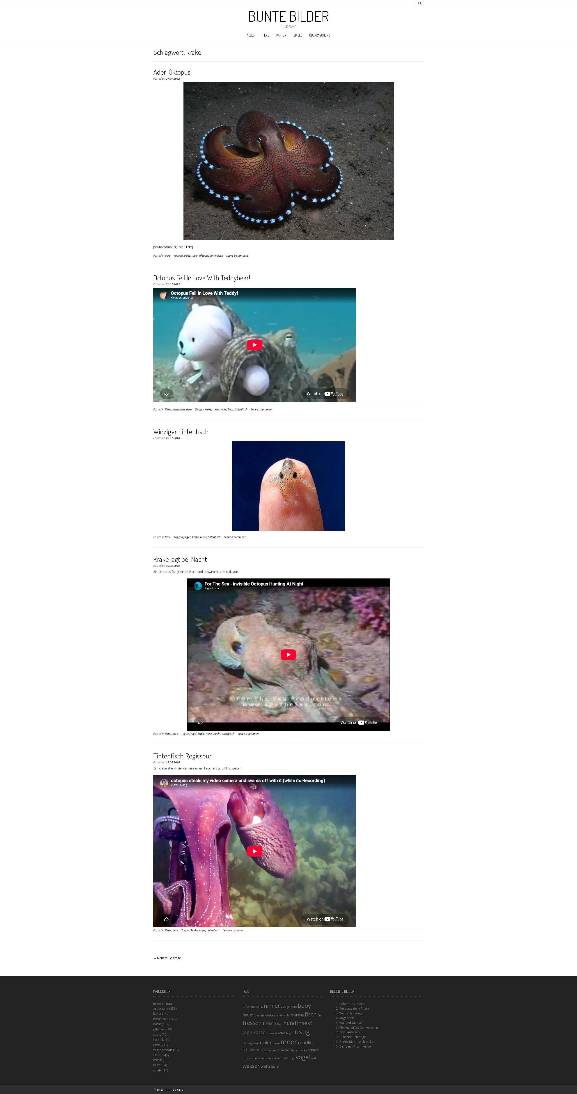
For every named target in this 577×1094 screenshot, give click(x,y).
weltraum (270, 1066)
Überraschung (319, 35)
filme (265, 35)
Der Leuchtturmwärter (355, 1046)
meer (195, 256)
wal (313, 1058)
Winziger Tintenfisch (181, 431)
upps (292, 1058)
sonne (246, 1058)
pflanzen (159, 1029)
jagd (193, 734)
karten (281, 35)
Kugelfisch (346, 1018)
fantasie (297, 1015)
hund (290, 1023)
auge (286, 1007)
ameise (255, 1007)
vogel (303, 1057)
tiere (167, 256)
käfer (281, 1033)
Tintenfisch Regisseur (182, 755)
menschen (178, 409)
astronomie (161, 1008)
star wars (267, 1058)
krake (186, 256)
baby (304, 1006)
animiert (271, 1005)
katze (259, 1032)
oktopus (204, 256)
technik (158, 1039)
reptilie (305, 1042)
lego (289, 1033)
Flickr (188, 247)
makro (266, 1042)
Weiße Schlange (350, 1013)
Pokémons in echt (352, 1004)
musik (157, 1060)
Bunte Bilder (288, 16)
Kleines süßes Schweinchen (359, 1027)
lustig (301, 1031)
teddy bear (227, 409)
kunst (157, 1013)
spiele (297, 35)
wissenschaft (162, 1050)
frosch (269, 1023)
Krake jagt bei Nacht (180, 559)
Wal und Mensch (351, 1022)
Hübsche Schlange (352, 1037)
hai (280, 1023)
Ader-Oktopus (171, 71)
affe (246, 1006)
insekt (304, 1023)
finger (187, 537)
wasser (251, 1065)
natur (157, 1024)
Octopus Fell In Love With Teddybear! (201, 277)
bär (256, 1015)
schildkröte (253, 1049)
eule (287, 1015)
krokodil (271, 1033)
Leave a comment (237, 256)
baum (248, 1015)
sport (157, 1034)
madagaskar (251, 1043)
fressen (252, 1023)
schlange (270, 1050)
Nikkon (167, 1090)
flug (320, 1015)
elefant (270, 1015)
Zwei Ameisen (349, 1032)
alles (251, 35)
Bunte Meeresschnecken (357, 1041)
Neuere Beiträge (169, 958)
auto (294, 1007)
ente (280, 1015)
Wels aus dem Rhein (354, 1008)
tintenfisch (216, 256)
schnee (313, 1050)
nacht (216, 734)
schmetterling (286, 1050)
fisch (311, 1014)
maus (276, 1043)
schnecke (301, 1050)
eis (262, 1015)
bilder (157, 1004)
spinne (255, 1058)
